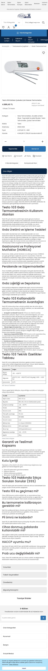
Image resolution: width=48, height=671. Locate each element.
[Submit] (43, 618)
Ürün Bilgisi (7, 171)
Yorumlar (7, 567)
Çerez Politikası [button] (13, 664)
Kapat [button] (24, 668)
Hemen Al (35, 149)
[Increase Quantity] (42, 141)
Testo (19, 124)
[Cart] (14, 27)
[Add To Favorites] (43, 52)
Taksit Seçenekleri (11, 575)
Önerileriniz (7, 582)
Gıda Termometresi (24, 116)
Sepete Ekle (13, 149)
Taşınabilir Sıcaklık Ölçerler (31, 118)
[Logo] (24, 16)
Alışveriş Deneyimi (10, 590)
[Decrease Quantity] (5, 141)
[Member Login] (9, 27)
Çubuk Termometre (33, 120)
